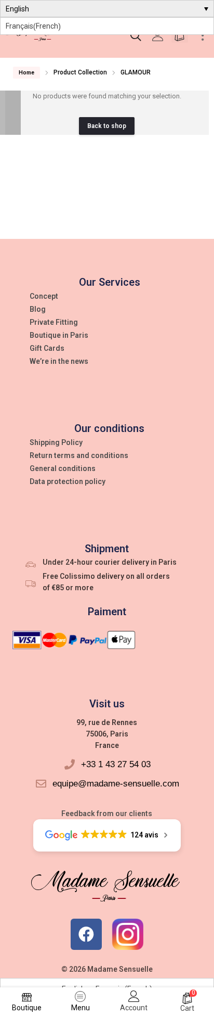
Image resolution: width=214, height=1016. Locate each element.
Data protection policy (67, 481)
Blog (38, 309)
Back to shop (106, 126)
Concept (44, 296)
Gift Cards (47, 348)
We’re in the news (59, 361)
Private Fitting (54, 322)
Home (26, 72)
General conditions (63, 468)
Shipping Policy (56, 442)
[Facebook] (86, 934)
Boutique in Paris (59, 335)
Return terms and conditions (79, 455)
